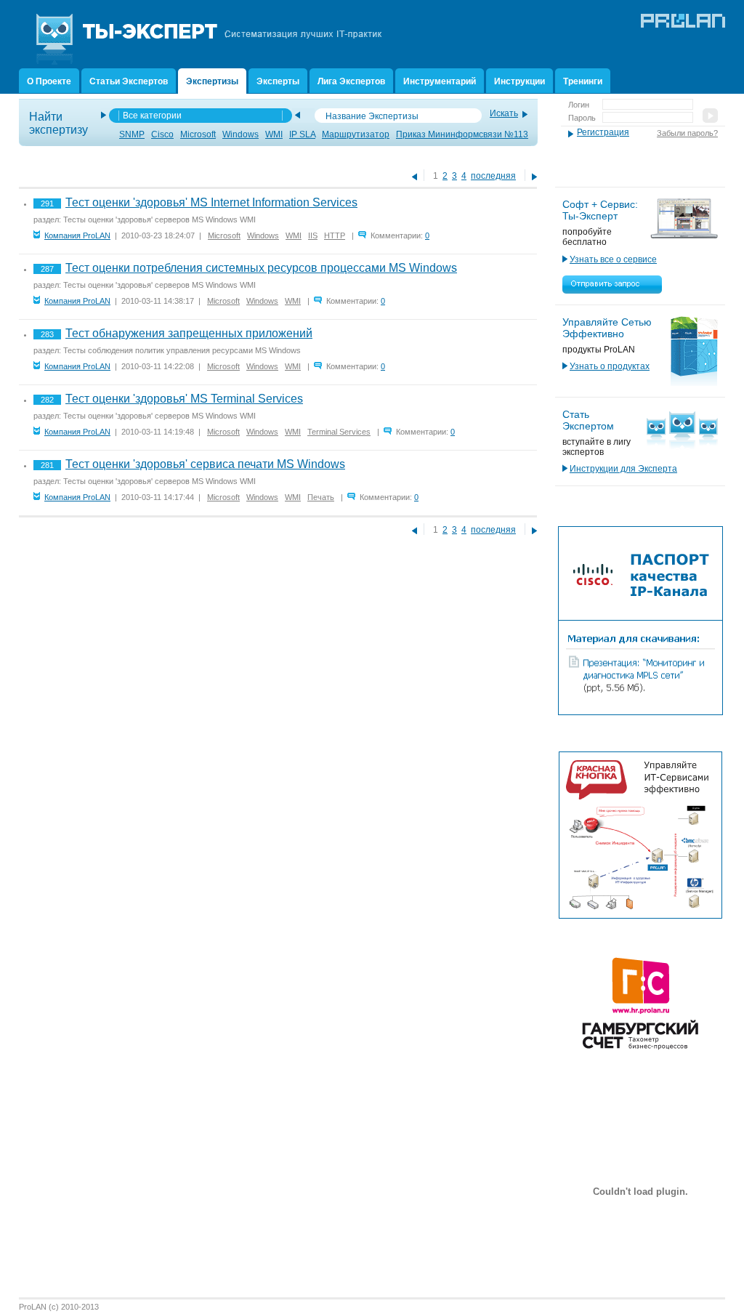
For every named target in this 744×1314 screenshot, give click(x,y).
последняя (493, 176)
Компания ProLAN (77, 235)
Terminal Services (339, 431)
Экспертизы (212, 81)
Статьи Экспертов (128, 81)
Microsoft (198, 134)
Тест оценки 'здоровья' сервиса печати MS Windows (205, 464)
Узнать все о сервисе (613, 259)
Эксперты (277, 81)
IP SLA (302, 134)
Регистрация (603, 132)
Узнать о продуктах (610, 366)
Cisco (162, 134)
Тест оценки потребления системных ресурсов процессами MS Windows (261, 268)
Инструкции (519, 81)
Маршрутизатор (355, 134)
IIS (313, 235)
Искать (504, 113)
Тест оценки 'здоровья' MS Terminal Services (184, 398)
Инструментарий (439, 81)
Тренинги (582, 81)
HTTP (334, 235)
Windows (240, 134)
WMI (274, 134)
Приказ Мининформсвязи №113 (462, 134)
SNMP (132, 134)
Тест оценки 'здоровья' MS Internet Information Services (211, 202)
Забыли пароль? (687, 133)
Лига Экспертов (351, 81)
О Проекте (49, 81)
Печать (320, 497)
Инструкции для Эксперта (623, 469)
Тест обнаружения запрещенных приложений (188, 333)
